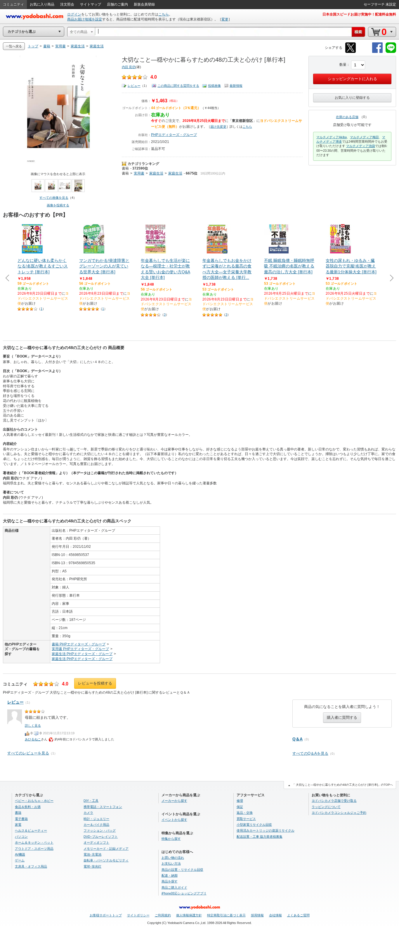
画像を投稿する (58, 205)
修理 (240, 800)
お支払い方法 (171, 863)
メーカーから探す (174, 800)
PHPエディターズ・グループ (174, 135)
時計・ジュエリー (96, 819)
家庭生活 (156, 173)
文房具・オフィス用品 (31, 866)
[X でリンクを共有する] (350, 51)
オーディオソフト (96, 842)
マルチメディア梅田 (364, 137)
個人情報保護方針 (189, 915)
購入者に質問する (342, 717)
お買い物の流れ (173, 857)
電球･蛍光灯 (92, 866)
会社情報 (275, 915)
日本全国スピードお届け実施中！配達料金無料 (359, 14)
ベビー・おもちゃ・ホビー (34, 800)
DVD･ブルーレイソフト (101, 836)
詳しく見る (33, 725)
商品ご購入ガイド (174, 887)
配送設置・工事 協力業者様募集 (259, 836)
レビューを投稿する (95, 683)
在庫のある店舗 (347, 117)
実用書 (139, 173)
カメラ (88, 812)
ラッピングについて (326, 807)
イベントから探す (174, 819)
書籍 (125, 168)
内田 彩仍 (129, 67)
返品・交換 (245, 812)
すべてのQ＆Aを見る (310, 753)
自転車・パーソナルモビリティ (106, 860)
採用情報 (257, 915)
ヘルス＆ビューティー (31, 830)
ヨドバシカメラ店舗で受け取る (334, 800)
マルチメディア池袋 (360, 146)
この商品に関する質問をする (178, 85)
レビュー (134, 85)
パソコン (21, 836)
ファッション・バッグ (100, 830)
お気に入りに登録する (352, 98)
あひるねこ (33, 739)
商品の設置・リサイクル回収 (182, 869)
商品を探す (170, 881)
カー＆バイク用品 (96, 824)
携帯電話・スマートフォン (103, 807)
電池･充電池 (92, 854)
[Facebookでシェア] (377, 51)
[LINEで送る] (391, 51)
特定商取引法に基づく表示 (226, 915)
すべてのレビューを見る (28, 753)
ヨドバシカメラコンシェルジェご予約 (339, 812)
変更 (224, 19)
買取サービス (246, 819)
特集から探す (171, 838)
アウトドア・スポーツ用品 (34, 848)
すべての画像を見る (53, 197)
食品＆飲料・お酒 (28, 807)
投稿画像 (214, 85)
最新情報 (236, 85)
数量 (342, 65)
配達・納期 (170, 875)
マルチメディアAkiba (331, 137)
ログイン (74, 14)
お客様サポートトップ (106, 915)
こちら (163, 14)
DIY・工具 (91, 800)
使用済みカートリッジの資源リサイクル (265, 830)
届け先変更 (218, 126)
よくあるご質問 (298, 915)
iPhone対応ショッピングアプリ (184, 893)
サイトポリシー (138, 915)
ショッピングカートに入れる (352, 79)
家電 (18, 824)
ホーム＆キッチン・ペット (34, 842)
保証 (240, 807)
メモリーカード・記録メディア (106, 848)
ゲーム (20, 860)
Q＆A (297, 739)
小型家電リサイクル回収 (254, 824)
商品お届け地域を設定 (84, 19)
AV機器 (20, 854)
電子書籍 (21, 819)
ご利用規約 (163, 915)
